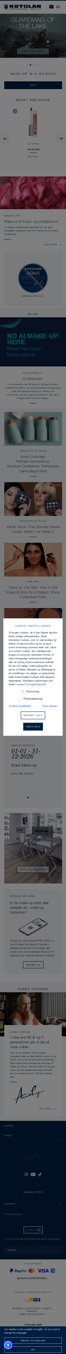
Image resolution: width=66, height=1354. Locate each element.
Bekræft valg (33, 715)
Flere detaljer (49, 706)
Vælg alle (33, 726)
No (33, 1349)
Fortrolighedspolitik (35, 684)
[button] (8, 1345)
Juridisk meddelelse (20, 706)
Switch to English (33, 1340)
